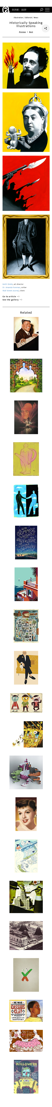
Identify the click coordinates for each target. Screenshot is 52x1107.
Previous (22, 32)
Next (31, 32)
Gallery (23, 10)
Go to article (9, 296)
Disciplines (15, 10)
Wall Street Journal (11, 290)
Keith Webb (8, 284)
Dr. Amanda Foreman (11, 287)
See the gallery (11, 300)
